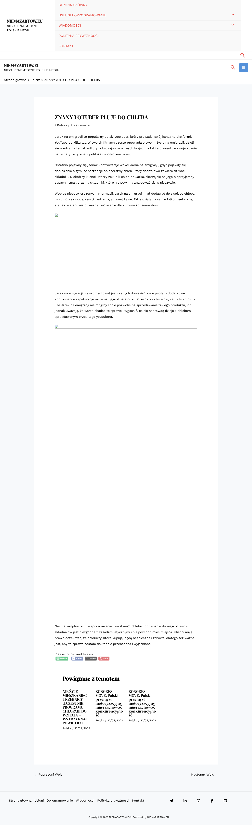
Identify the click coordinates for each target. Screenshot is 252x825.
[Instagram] (198, 801)
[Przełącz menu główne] (243, 67)
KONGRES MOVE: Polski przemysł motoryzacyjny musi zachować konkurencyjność (109, 703)
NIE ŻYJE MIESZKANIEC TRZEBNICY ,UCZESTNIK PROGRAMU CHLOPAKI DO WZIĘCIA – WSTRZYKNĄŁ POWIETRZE (75, 707)
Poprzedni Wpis (48, 774)
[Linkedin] (185, 801)
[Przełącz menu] (232, 15)
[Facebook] (212, 801)
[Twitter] (171, 801)
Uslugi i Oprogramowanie (82, 15)
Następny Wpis (204, 774)
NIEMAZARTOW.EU (25, 21)
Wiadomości (70, 25)
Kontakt (66, 46)
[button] (242, 55)
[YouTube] (225, 801)
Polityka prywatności (79, 36)
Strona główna (73, 5)
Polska (62, 125)
